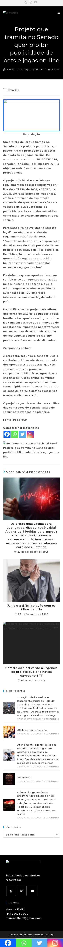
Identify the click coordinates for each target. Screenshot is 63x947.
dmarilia (13, 90)
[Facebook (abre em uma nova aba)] (26, 2)
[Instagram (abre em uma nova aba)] (31, 2)
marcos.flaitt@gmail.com (23, 918)
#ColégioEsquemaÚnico (32, 730)
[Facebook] (7, 434)
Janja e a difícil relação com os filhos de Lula (31, 607)
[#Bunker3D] (9, 779)
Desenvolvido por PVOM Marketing (31, 934)
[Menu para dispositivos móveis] (59, 12)
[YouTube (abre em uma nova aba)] (35, 2)
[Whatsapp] (14, 434)
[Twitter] (22, 434)
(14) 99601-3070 (17, 913)
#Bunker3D (24, 777)
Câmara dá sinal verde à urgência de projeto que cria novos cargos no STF (31, 671)
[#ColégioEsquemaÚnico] (9, 732)
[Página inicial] (4, 69)
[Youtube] (32, 891)
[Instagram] (30, 434)
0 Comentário (51, 719)
